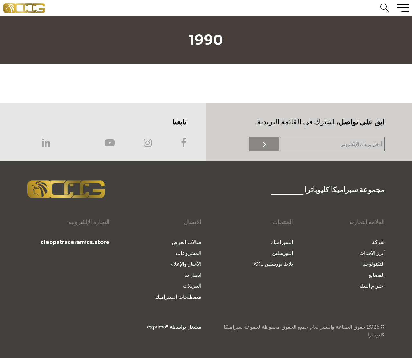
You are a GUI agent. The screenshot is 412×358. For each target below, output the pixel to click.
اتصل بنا (192, 275)
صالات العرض (186, 242)
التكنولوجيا (373, 264)
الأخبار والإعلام (185, 264)
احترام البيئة (372, 285)
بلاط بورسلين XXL (273, 264)
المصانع (377, 275)
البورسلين (282, 253)
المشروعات (188, 253)
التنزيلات (192, 285)
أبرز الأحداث (372, 253)
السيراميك (282, 242)
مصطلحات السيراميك (178, 296)
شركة (378, 242)
